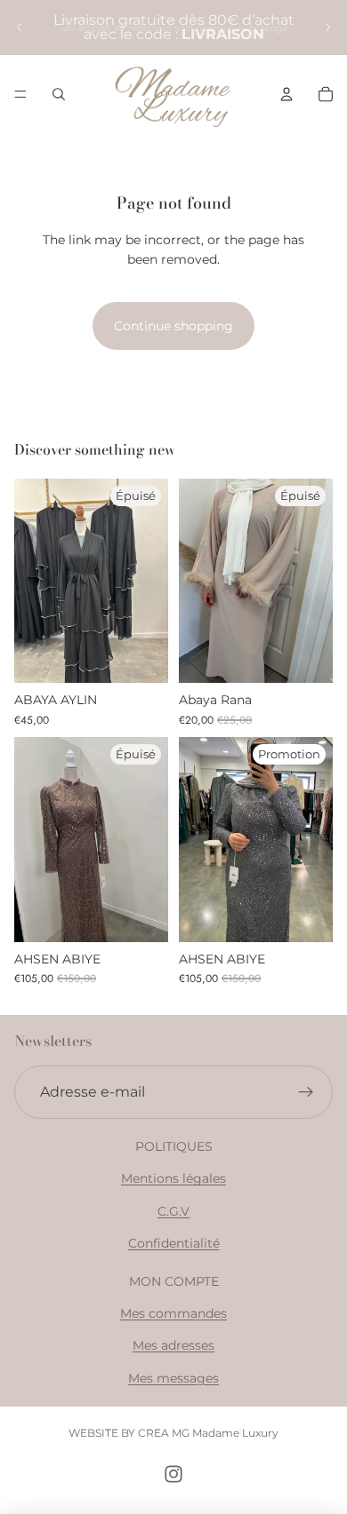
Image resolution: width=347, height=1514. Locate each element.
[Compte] (286, 94)
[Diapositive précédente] (19, 27)
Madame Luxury (235, 1432)
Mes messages (173, 1378)
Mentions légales (173, 1179)
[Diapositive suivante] (327, 27)
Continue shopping (173, 326)
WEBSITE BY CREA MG (129, 1432)
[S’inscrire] (306, 1092)
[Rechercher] (58, 94)
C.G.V (173, 1211)
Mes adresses (173, 1346)
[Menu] (20, 94)
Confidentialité (174, 1243)
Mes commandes (173, 1313)
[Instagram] (173, 1474)
